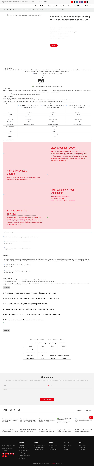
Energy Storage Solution (39, 445)
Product (9, 9)
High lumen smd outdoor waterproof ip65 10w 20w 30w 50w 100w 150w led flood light (10, 430)
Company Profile (67, 445)
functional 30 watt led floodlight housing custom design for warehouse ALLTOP (46, 9)
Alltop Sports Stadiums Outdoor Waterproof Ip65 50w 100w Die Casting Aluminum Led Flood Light (47, 430)
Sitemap (53, 463)
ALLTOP (3, 9)
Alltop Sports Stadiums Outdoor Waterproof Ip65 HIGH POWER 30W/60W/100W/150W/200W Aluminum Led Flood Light (65, 430)
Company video (82, 445)
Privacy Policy (59, 463)
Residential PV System (39, 447)
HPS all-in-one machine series (19, 9)
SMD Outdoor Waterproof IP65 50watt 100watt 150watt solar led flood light (83, 430)
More (90, 410)
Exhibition (66, 449)
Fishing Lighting (80, 410)
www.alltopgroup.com (45, 463)
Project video (82, 449)
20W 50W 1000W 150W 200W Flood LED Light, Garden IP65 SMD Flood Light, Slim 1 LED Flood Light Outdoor (28, 430)
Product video (82, 447)
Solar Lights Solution (38, 449)
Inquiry (53, 45)
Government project (53, 445)
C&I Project (51, 447)
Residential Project (53, 449)
